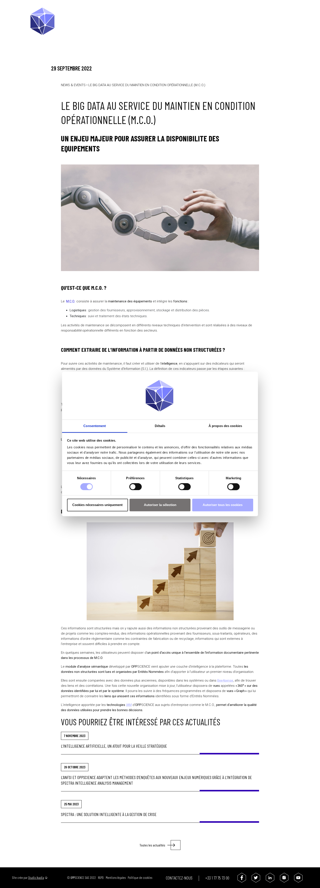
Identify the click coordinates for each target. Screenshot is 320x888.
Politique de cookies (140, 878)
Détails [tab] (160, 426)
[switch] (135, 486)
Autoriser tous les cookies (223, 505)
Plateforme (125, 12)
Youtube (298, 878)
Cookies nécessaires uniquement (97, 505)
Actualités (193, 12)
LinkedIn (270, 878)
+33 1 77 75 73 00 (217, 877)
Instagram (284, 878)
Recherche (278, 12)
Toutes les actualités (152, 845)
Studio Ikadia (36, 878)
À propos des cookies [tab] (225, 426)
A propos (148, 12)
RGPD (101, 878)
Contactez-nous (179, 877)
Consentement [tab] (94, 426)
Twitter (256, 878)
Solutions (170, 12)
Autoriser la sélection (160, 505)
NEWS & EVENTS (73, 85)
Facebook (242, 878)
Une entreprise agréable (228, 12)
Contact (261, 12)
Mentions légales (116, 878)
